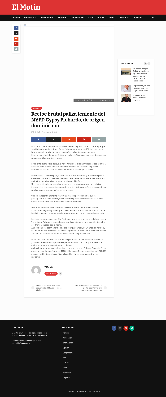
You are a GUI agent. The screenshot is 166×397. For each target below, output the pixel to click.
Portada (16, 17)
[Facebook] (114, 328)
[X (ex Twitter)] (120, 328)
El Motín (26, 7)
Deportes (137, 17)
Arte (90, 17)
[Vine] (131, 328)
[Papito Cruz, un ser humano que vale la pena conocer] (126, 88)
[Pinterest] (125, 328)
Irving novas (96, 391)
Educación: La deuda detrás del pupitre (140, 97)
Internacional (47, 17)
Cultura (100, 17)
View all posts (51, 274)
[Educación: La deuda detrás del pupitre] (126, 98)
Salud (111, 17)
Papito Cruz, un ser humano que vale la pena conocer (141, 88)
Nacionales (30, 17)
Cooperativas (77, 17)
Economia (123, 17)
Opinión (62, 17)
